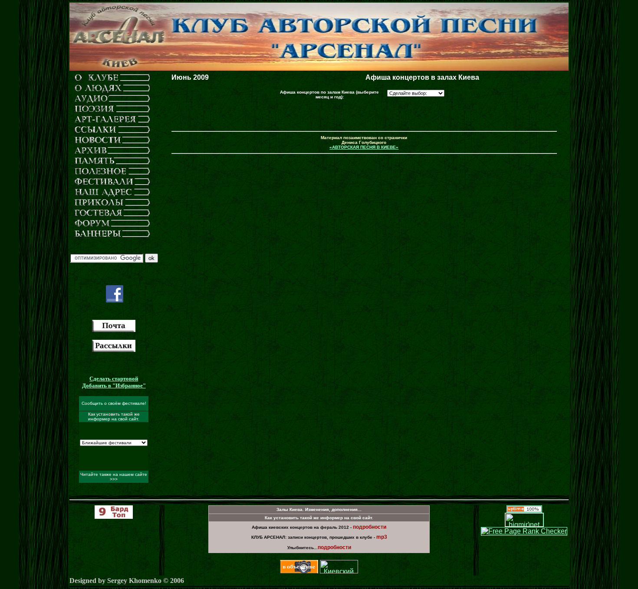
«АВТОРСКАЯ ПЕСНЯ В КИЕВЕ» (363, 147)
